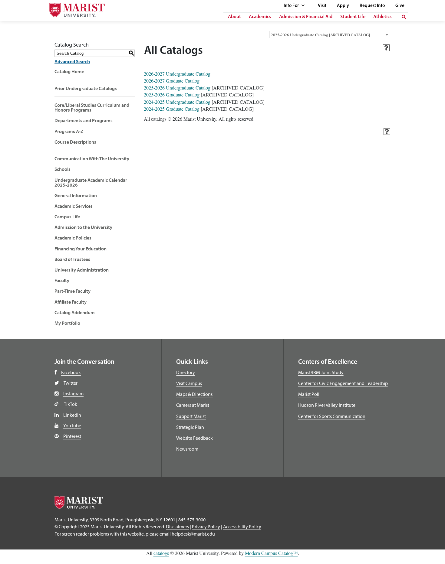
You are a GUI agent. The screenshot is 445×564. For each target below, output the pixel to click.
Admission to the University (83, 227)
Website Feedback (194, 438)
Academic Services (73, 206)
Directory (185, 372)
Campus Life (67, 216)
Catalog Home (69, 71)
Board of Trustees (72, 259)
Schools (62, 169)
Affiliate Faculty (70, 301)
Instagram (73, 393)
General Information (75, 195)
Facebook (71, 372)
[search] (404, 17)
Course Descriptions (75, 141)
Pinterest (72, 436)
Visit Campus (189, 383)
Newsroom (187, 449)
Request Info (372, 6)
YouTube (72, 425)
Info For (292, 6)
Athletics (382, 17)
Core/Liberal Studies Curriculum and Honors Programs (91, 107)
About (234, 17)
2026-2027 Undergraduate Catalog (177, 73)
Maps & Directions (194, 394)
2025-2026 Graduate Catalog (171, 94)
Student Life (352, 17)
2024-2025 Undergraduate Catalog (177, 102)
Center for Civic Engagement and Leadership (343, 383)
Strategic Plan (190, 427)
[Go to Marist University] (73, 8)
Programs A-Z (68, 131)
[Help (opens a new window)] (386, 47)
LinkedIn (72, 415)
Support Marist (191, 416)
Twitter (70, 383)
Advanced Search (72, 61)
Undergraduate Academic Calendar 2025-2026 (90, 182)
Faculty (61, 280)
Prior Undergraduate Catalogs (85, 88)
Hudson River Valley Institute (326, 405)
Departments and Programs (83, 120)
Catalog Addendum (74, 312)
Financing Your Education (80, 248)
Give (399, 6)
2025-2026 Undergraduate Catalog (177, 87)
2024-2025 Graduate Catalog (171, 109)
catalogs (161, 553)
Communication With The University (91, 158)
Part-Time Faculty (72, 291)
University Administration (81, 269)
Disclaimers (177, 526)
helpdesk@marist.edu (193, 534)
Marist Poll (308, 394)
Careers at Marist (192, 405)
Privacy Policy (206, 526)
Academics (260, 17)
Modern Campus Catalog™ (271, 553)
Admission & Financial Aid (305, 17)
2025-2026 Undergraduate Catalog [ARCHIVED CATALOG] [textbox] (320, 34)
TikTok (70, 404)
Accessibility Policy (242, 526)
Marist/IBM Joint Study (321, 372)
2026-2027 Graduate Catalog (171, 80)
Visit (322, 6)
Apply (343, 6)
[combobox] (329, 34)
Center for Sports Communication (331, 416)
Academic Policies (72, 237)
